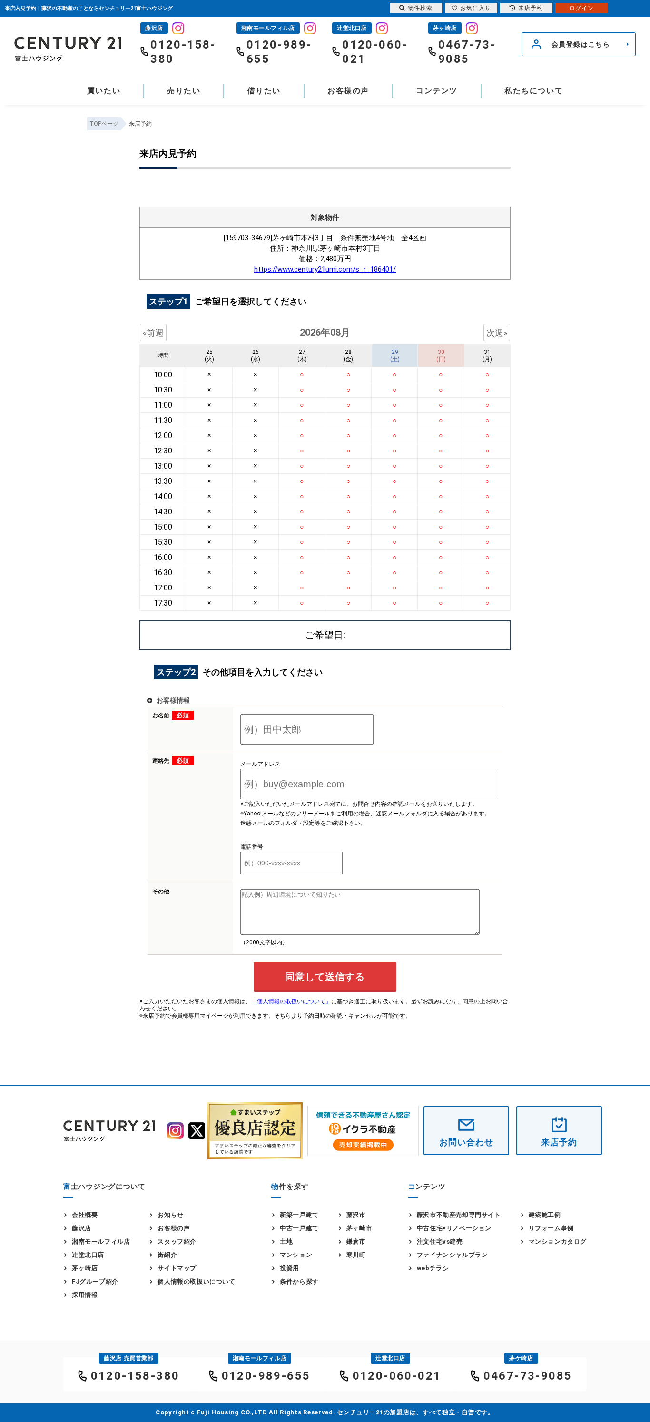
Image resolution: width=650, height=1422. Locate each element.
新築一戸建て (299, 1214)
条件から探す (299, 1281)
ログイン (581, 8)
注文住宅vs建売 (440, 1241)
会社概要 (85, 1214)
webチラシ (433, 1268)
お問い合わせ (466, 1142)
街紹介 (167, 1254)
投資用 (289, 1268)
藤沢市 (356, 1214)
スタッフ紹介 (177, 1241)
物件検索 (420, 8)
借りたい (264, 90)
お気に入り (475, 8)
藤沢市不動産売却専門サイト (459, 1214)
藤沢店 (81, 1228)
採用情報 (85, 1294)
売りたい (183, 90)
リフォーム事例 (551, 1228)
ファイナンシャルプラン (452, 1254)
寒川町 (356, 1254)
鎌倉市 (356, 1241)
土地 (286, 1241)
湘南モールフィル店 (101, 1241)
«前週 (153, 333)
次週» (496, 333)
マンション (296, 1254)
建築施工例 (545, 1214)
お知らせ (170, 1214)
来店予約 (559, 1142)
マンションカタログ (558, 1241)
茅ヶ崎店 (85, 1268)
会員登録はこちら (581, 44)
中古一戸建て (299, 1228)
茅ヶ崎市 (359, 1228)
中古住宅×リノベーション (454, 1228)
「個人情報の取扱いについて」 (291, 1001)
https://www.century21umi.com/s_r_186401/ (325, 269)
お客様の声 (348, 90)
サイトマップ (177, 1268)
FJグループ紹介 (95, 1281)
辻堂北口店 (88, 1254)
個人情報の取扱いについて (196, 1281)
